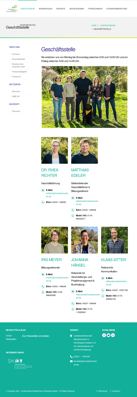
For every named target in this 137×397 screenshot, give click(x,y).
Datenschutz (102, 391)
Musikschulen (45, 8)
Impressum (116, 391)
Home (94, 25)
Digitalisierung (76, 8)
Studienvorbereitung (116, 8)
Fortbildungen (95, 8)
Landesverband (27, 8)
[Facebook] (104, 335)
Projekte (60, 8)
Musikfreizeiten (27, 25)
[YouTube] (108, 335)
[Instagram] (113, 335)
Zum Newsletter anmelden (35, 335)
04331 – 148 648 (82, 356)
